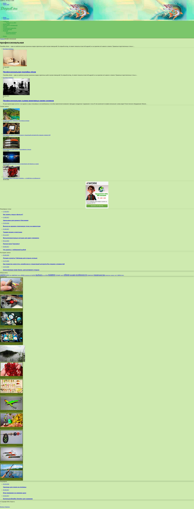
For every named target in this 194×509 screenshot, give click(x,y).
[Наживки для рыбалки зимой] (11, 378)
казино (51, 275)
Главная (2, 39)
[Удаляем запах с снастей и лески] (11, 327)
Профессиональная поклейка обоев (19, 72)
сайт (116, 275)
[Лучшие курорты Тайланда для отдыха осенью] (11, 119)
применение (108, 275)
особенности (81, 275)
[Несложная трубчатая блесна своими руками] (11, 463)
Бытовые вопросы (11, 32)
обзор (66, 275)
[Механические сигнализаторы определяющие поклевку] (11, 429)
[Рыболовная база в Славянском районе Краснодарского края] (12, 361)
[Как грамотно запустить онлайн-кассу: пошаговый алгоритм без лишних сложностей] (11, 133)
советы (119, 275)
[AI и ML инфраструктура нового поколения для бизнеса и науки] (11, 162)
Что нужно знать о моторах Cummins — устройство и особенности (21, 178)
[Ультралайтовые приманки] (11, 395)
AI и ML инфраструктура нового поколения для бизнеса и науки (21, 163)
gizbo (7, 275)
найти (62, 275)
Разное (5, 31)
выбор (33, 275)
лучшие (57, 275)
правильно (90, 275)
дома (44, 275)
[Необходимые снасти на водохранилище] (11, 480)
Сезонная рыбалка (9, 28)
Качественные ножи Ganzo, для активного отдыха (17, 149)
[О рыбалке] (9, 15)
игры (46, 275)
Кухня (5, 26)
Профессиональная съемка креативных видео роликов (28, 101)
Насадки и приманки (10, 25)
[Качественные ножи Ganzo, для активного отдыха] (11, 148)
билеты (19, 275)
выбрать (39, 275)
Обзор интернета (11, 33)
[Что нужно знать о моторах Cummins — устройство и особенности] (11, 177)
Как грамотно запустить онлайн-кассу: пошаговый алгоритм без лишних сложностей (26, 135)
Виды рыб (6, 24)
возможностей (28, 275)
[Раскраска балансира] (11, 412)
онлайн (72, 275)
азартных (14, 275)
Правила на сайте (11, 22)
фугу (123, 275)
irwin (10, 275)
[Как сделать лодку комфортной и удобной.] (11, 310)
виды (23, 275)
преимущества (99, 275)
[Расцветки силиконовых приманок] (11, 293)
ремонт (113, 275)
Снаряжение (7, 29)
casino (3, 275)
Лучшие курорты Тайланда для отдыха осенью (16, 120)
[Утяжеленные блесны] (11, 446)
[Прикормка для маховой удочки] (11, 344)
